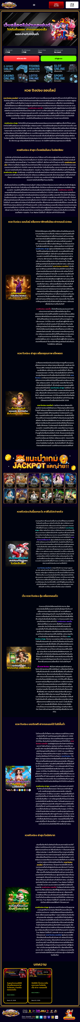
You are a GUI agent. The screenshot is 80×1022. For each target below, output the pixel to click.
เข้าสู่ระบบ (58, 58)
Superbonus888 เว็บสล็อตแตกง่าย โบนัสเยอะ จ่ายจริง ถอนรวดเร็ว (14, 986)
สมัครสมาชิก (21, 58)
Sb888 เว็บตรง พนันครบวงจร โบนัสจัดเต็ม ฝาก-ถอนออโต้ (39, 985)
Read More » (11, 995)
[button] (34, 5)
